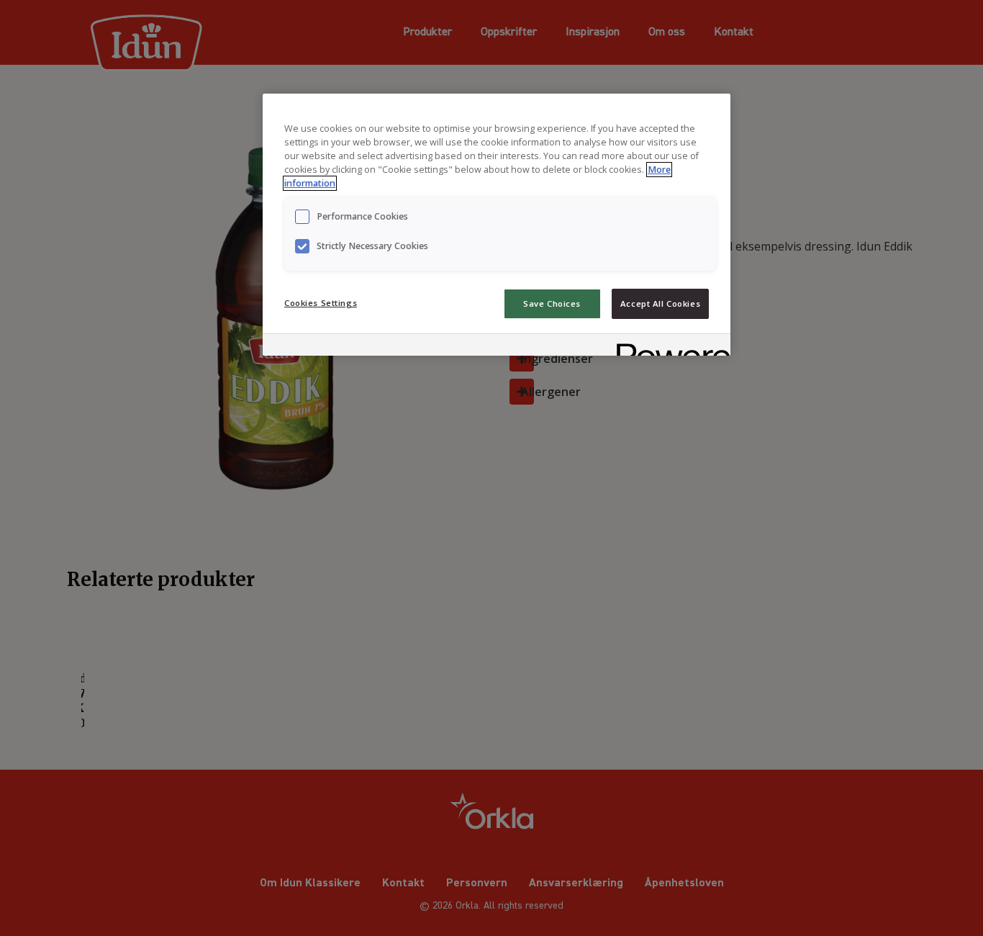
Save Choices (552, 303)
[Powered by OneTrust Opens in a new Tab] (668, 347)
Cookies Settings (320, 302)
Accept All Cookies (660, 303)
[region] (496, 225)
